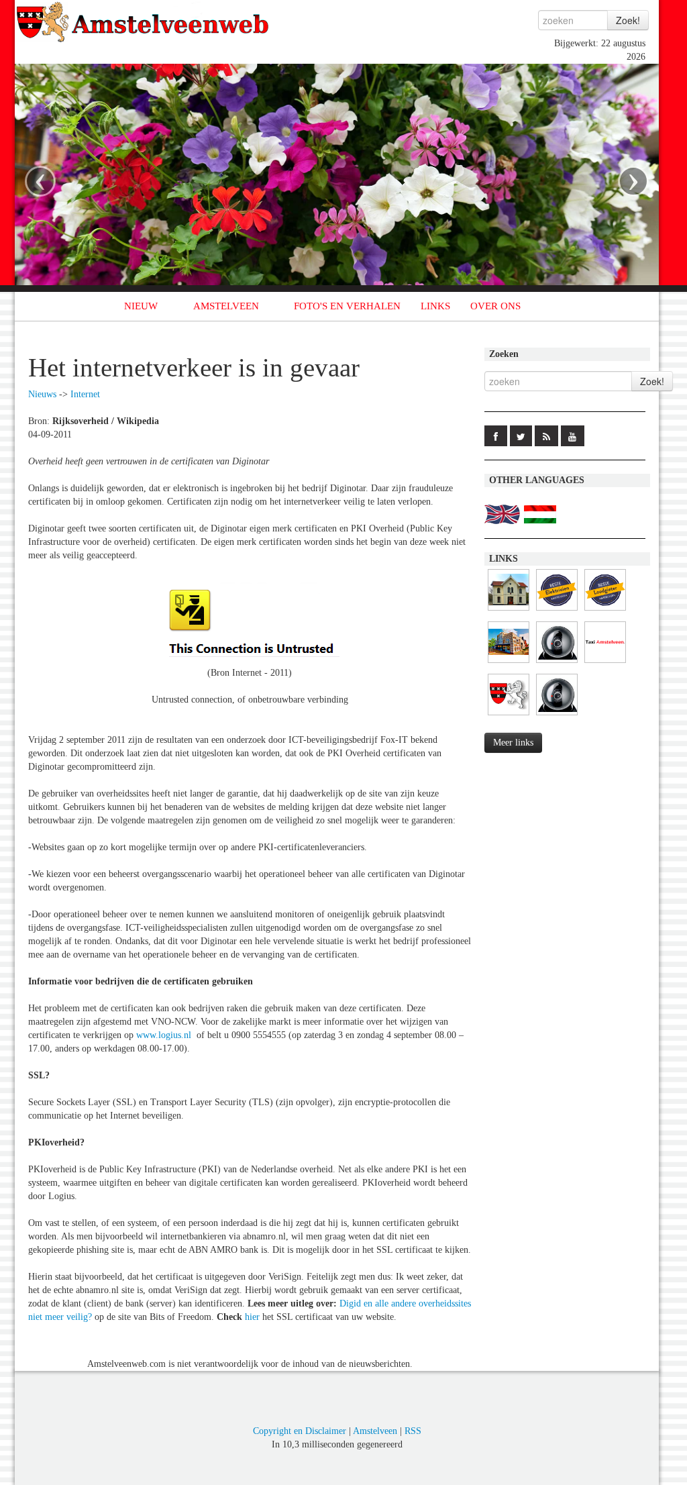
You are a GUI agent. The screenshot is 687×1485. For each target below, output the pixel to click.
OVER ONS (495, 306)
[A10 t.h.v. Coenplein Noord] (557, 716)
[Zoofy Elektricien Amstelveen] (557, 611)
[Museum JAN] (508, 663)
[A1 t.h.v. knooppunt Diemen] (557, 663)
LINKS (435, 306)
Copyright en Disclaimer (299, 1431)
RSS (413, 1431)
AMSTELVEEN (226, 306)
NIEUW (141, 306)
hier (252, 1317)
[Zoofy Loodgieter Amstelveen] (605, 611)
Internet (85, 394)
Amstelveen (375, 1431)
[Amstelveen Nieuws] (508, 716)
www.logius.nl (163, 1035)
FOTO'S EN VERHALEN (347, 306)
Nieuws (42, 394)
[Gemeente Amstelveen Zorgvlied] (508, 611)
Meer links (513, 742)
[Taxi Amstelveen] (605, 663)
